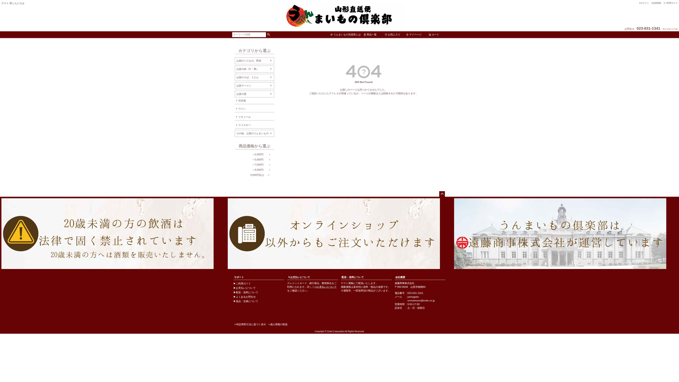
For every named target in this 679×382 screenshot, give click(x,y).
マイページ (415, 34)
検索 (268, 34)
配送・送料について (353, 277)
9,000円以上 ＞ (252, 174)
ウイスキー (244, 125)
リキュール (244, 116)
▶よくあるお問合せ (244, 296)
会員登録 (657, 3)
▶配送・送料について (245, 292)
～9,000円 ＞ (253, 169)
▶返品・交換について (245, 301)
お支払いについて (327, 286)
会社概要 (400, 277)
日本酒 (242, 100)
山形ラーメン (243, 85)
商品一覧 (372, 34)
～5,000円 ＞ (253, 159)
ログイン (644, 3)
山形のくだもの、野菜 (248, 60)
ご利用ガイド (671, 3)
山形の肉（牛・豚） (247, 69)
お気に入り (394, 34)
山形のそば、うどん (247, 77)
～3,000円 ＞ (253, 154)
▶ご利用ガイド (242, 283)
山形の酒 (241, 93)
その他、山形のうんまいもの (252, 133)
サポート (239, 277)
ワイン (242, 108)
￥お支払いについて (299, 277)
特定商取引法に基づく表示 (251, 324)
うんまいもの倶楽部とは (347, 34)
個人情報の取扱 (279, 324)
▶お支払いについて (244, 287)
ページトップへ (442, 194)
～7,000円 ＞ (253, 164)
